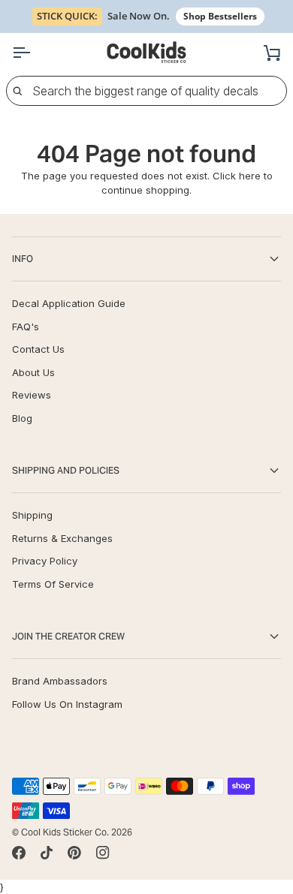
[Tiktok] (47, 852)
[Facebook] (19, 852)
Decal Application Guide (68, 303)
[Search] (17, 91)
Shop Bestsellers (220, 16)
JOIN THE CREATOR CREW (68, 636)
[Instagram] (103, 852)
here (250, 176)
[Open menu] (34, 52)
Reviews (31, 395)
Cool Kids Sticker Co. (65, 832)
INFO (22, 258)
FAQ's (25, 327)
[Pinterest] (74, 852)
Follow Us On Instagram (67, 704)
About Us (33, 372)
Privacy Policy (44, 561)
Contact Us (38, 349)
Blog (22, 418)
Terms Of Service (53, 584)
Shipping (32, 515)
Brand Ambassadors (59, 681)
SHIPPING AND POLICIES (65, 470)
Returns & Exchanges (62, 538)
